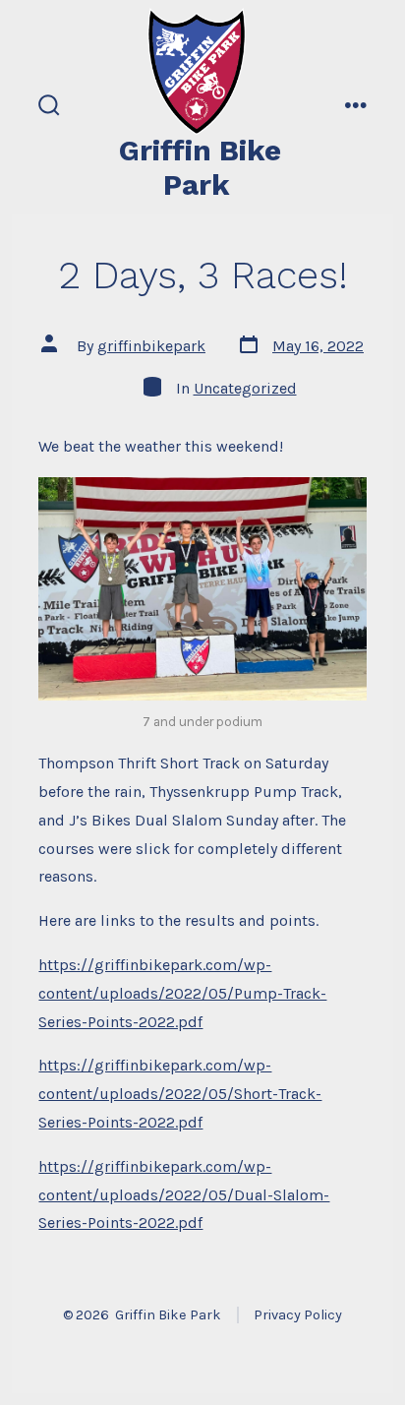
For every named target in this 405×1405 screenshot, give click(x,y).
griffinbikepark (151, 345)
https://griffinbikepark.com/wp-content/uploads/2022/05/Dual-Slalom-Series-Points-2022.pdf (183, 1195)
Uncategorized (245, 388)
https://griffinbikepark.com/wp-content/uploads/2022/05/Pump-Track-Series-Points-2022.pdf (182, 993)
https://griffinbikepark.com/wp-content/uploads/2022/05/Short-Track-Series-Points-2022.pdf (179, 1093)
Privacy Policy (298, 1315)
